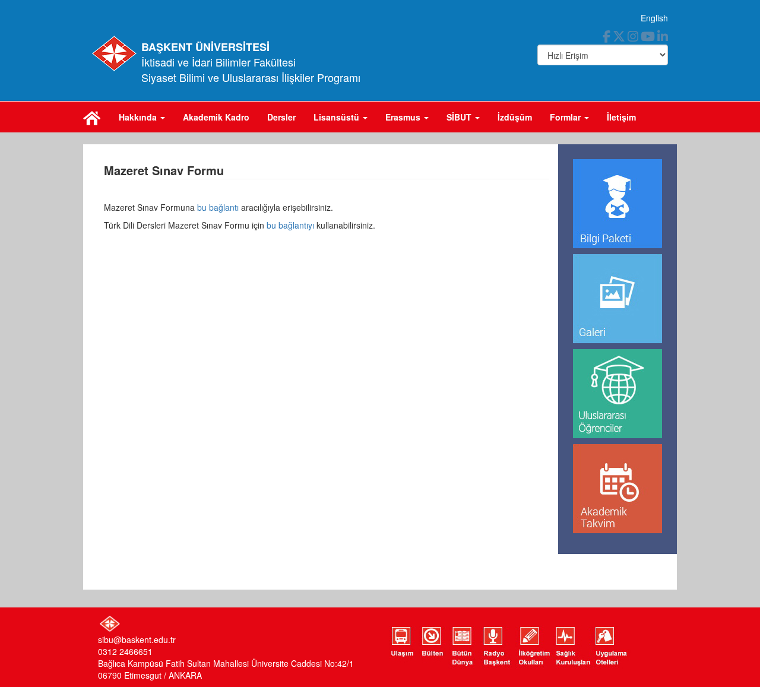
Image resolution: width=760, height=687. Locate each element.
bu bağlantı (218, 207)
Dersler (281, 117)
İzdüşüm (515, 117)
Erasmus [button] (404, 117)
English (654, 18)
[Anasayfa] (92, 117)
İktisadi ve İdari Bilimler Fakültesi (218, 61)
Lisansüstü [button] (338, 117)
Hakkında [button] (139, 117)
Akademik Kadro (216, 117)
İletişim (621, 117)
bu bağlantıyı (290, 225)
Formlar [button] (566, 117)
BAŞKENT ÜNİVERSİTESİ (205, 47)
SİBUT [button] (460, 117)
